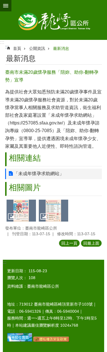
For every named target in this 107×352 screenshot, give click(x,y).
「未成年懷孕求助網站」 (39, 173)
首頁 (17, 48)
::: (2, 42)
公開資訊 (37, 48)
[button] (21, 211)
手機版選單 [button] (5, 5)
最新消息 (61, 48)
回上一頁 (69, 243)
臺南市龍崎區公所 (53, 20)
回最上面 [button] (91, 243)
